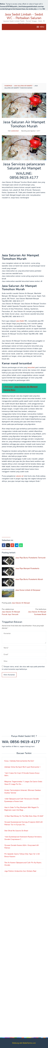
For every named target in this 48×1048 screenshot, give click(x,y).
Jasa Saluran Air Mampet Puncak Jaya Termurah (11, 611)
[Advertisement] (24, 57)
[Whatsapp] (21, 545)
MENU (42, 27)
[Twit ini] (8, 545)
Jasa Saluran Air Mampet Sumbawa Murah (37, 611)
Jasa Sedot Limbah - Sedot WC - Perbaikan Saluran (24, 16)
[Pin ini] (12, 545)
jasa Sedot (20, 321)
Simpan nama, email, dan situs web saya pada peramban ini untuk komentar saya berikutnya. (23, 667)
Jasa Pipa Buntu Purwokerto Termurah (30, 557)
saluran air (19, 476)
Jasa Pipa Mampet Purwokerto (27, 568)
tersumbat (31, 367)
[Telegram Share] (16, 545)
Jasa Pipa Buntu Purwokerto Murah (29, 579)
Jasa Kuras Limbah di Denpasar (27, 590)
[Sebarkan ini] (4, 545)
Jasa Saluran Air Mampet (21, 603)
